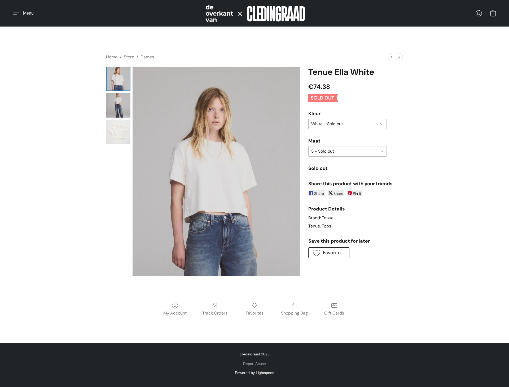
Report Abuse (254, 364)
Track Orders (214, 313)
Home (111, 57)
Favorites (255, 313)
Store (129, 57)
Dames (147, 57)
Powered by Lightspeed (254, 373)
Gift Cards (334, 313)
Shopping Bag (294, 313)
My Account (175, 313)
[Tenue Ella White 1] (118, 105)
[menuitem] (391, 57)
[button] (254, 13)
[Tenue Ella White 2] (118, 132)
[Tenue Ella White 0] (118, 79)
